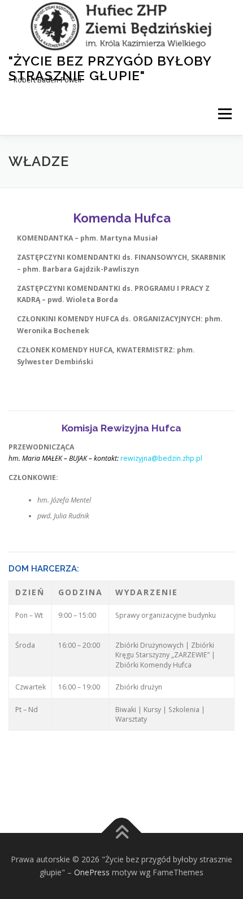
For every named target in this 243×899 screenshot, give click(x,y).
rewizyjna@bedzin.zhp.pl (161, 458)
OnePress (92, 872)
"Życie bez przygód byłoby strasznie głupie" (109, 68)
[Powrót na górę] (122, 833)
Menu (224, 114)
